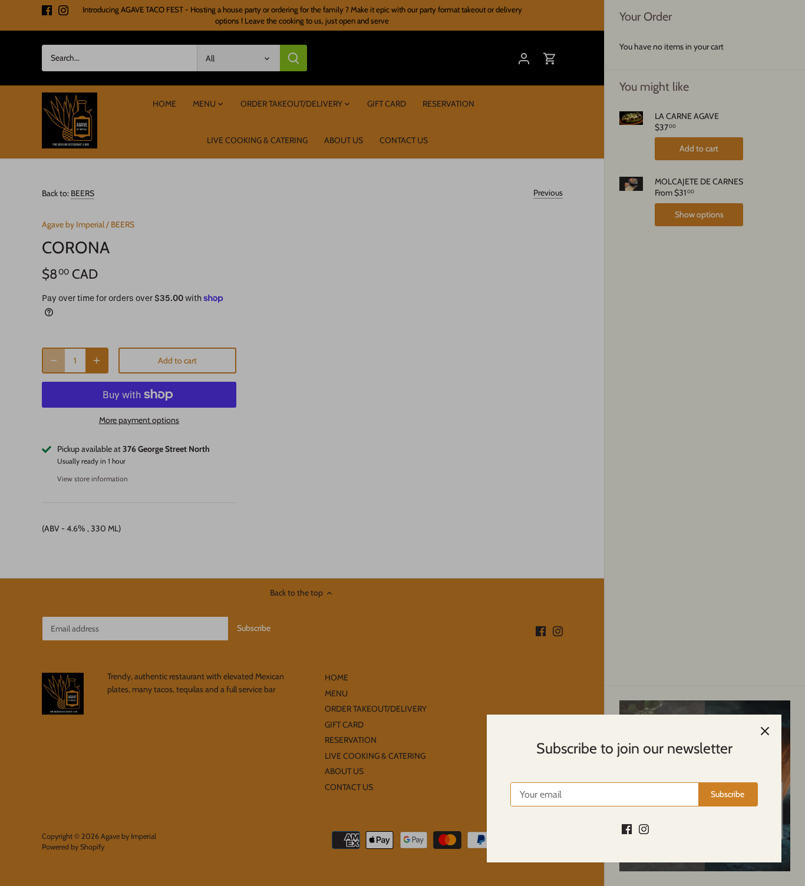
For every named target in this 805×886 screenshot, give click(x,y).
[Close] (765, 731)
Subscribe (727, 794)
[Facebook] (627, 829)
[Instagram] (644, 829)
